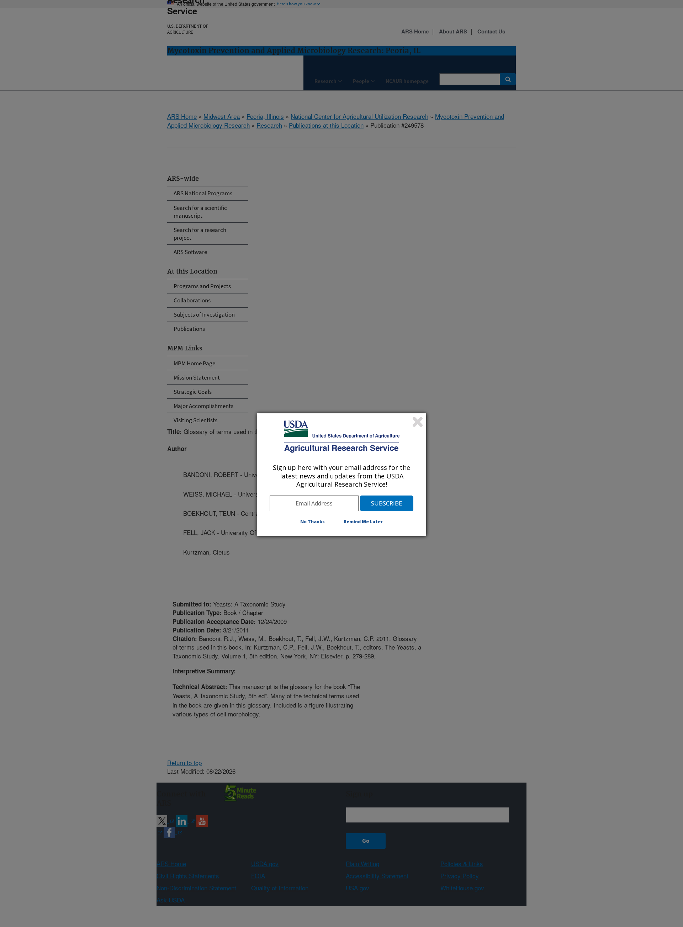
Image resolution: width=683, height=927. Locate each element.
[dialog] (341, 474)
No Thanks (312, 522)
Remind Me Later (363, 522)
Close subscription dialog (418, 422)
